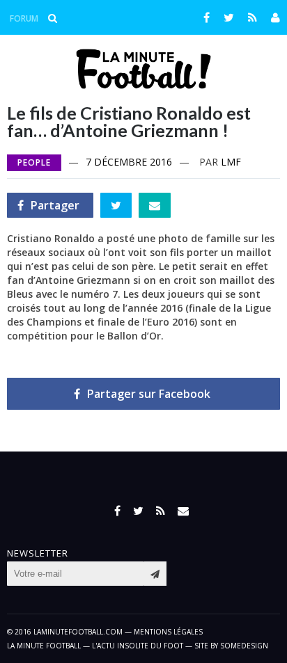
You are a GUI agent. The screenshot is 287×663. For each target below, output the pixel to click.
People (34, 162)
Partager (48, 208)
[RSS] (252, 17)
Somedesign (244, 645)
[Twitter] (229, 17)
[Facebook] (206, 17)
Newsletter (37, 553)
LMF (231, 161)
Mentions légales (168, 632)
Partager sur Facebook (148, 393)
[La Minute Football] (144, 85)
